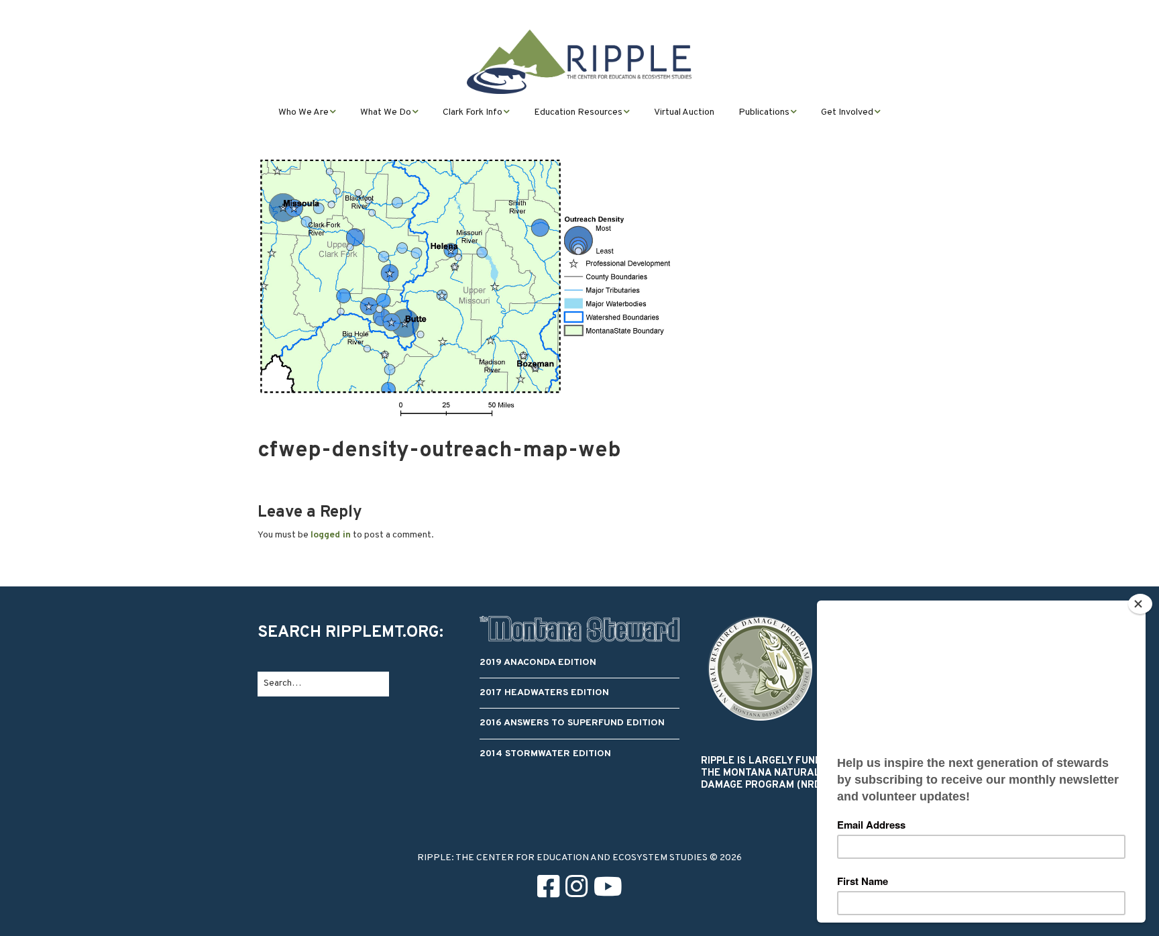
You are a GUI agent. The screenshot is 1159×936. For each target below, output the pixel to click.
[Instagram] (576, 889)
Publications (763, 112)
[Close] (1140, 604)
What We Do (385, 112)
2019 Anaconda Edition (538, 662)
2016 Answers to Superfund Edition (572, 723)
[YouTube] (608, 889)
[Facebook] (548, 889)
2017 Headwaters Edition (544, 692)
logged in (331, 535)
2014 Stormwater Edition (545, 754)
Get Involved (847, 112)
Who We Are (303, 112)
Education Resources (578, 112)
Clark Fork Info (472, 112)
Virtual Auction (684, 112)
